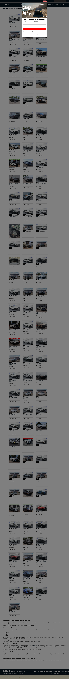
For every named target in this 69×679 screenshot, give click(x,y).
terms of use (34, 35)
